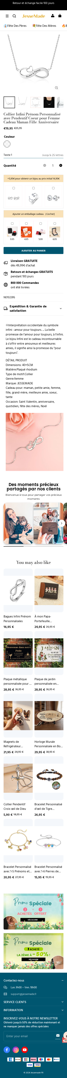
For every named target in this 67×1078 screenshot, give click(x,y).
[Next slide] (61, 523)
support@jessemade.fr (23, 994)
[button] (7, 16)
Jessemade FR (37, 1072)
